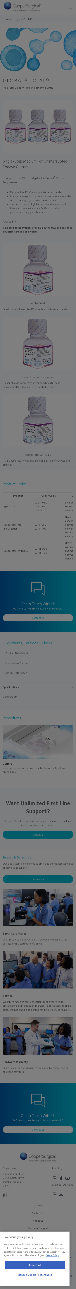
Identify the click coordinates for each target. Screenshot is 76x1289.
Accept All (35, 1265)
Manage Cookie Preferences (35, 1274)
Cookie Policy (52, 1255)
